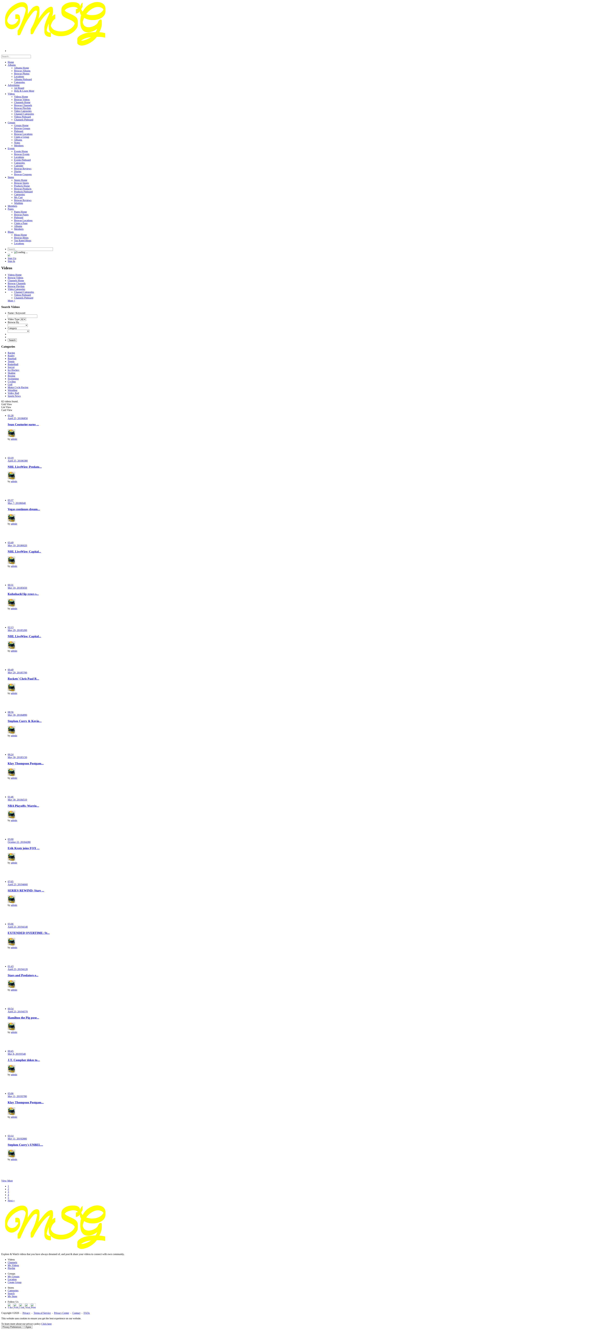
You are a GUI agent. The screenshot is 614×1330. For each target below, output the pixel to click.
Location (12, 1279)
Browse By (13, 322)
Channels (12, 1262)
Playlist (11, 1268)
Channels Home (16, 280)
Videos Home (15, 274)
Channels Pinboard (23, 297)
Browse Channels (17, 283)
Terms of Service (42, 1313)
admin (14, 439)
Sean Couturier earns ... (23, 424)
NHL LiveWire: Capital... (24, 551)
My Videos (13, 1265)
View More (7, 1180)
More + (11, 300)
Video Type (14, 319)
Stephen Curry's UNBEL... (25, 1144)
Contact (76, 1313)
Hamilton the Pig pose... (23, 1017)
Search (12, 340)
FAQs (87, 1313)
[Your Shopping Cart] (9, 255)
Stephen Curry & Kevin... (25, 721)
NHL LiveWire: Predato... (25, 466)
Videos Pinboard (22, 295)
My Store (12, 1296)
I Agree (28, 1327)
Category (12, 328)
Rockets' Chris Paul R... (23, 678)
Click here (46, 1323)
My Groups (13, 1276)
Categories (13, 1290)
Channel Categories (24, 292)
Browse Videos (15, 277)
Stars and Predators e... (23, 975)
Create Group (14, 1282)
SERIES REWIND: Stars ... (26, 890)
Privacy (26, 1313)
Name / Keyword (16, 313)
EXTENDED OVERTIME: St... (29, 933)
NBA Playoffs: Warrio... (23, 805)
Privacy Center (61, 1313)
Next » (11, 1200)
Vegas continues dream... (24, 509)
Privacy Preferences (12, 1327)
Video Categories (16, 289)
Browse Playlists (16, 286)
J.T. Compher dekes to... (24, 1060)
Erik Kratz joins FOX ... (23, 848)
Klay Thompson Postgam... (26, 763)
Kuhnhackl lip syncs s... (23, 594)
